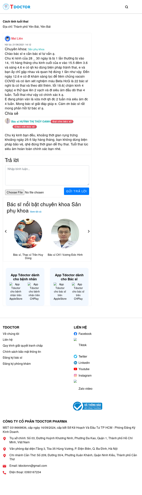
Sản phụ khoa (36, 49)
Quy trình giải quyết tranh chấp (23, 345)
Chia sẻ (11, 113)
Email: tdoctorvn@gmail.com (28, 466)
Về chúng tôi (11, 333)
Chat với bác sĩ (25, 126)
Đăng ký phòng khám (17, 363)
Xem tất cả (35, 211)
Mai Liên (17, 38)
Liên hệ (8, 339)
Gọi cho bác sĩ (62, 121)
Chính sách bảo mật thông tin (22, 351)
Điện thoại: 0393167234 (25, 472)
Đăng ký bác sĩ (12, 357)
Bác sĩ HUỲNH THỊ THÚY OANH (31, 121)
